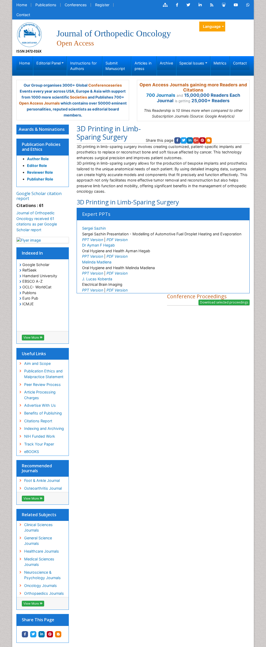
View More (31, 337)
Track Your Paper (39, 444)
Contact (23, 14)
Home (21, 5)
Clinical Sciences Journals (38, 527)
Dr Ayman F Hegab (98, 245)
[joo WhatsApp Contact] (248, 5)
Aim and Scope (37, 363)
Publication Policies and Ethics (41, 146)
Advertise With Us (40, 405)
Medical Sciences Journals (39, 562)
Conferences (76, 5)
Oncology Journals (40, 585)
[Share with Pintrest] (50, 634)
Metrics (220, 63)
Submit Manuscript (115, 66)
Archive (166, 63)
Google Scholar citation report (39, 196)
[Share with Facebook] (25, 634)
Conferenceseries (105, 85)
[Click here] (165, 5)
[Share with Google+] (196, 140)
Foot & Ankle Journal (42, 480)
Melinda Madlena (96, 262)
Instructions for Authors (83, 66)
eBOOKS (31, 451)
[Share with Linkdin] (41, 634)
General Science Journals (38, 541)
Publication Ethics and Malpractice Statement (43, 374)
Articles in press (143, 66)
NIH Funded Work (39, 436)
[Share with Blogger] (58, 634)
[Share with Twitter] (33, 634)
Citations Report (38, 421)
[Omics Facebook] (177, 5)
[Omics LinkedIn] (200, 5)
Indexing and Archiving (44, 428)
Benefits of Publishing (43, 413)
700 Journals (160, 95)
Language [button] (212, 26)
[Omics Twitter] (188, 5)
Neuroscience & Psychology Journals (42, 575)
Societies (78, 97)
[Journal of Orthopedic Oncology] (29, 34)
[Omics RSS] (212, 5)
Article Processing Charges (40, 395)
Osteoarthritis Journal (43, 488)
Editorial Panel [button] (48, 63)
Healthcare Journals (41, 551)
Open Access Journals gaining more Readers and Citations (193, 87)
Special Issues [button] (191, 63)
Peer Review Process (42, 384)
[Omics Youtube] (236, 5)
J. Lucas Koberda (97, 279)
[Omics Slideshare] (224, 5)
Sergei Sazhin (94, 228)
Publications (45, 5)
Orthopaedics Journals (44, 593)
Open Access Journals (39, 103)
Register (102, 5)
